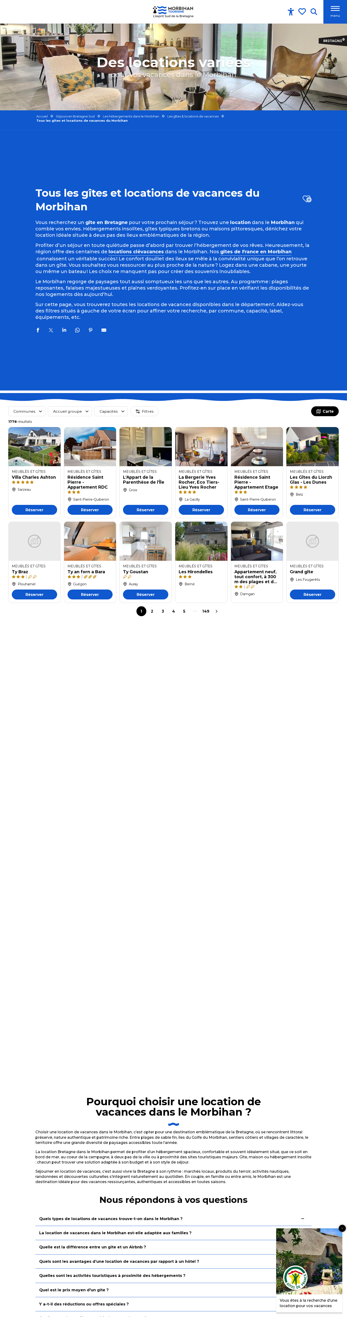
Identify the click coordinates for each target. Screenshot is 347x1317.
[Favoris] (302, 11)
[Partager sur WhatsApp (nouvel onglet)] (77, 331)
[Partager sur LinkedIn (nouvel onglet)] (64, 331)
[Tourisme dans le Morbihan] (173, 11)
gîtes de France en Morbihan (256, 251)
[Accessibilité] (291, 12)
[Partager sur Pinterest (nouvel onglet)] (90, 331)
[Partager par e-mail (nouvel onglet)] (104, 331)
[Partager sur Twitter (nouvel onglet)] (51, 331)
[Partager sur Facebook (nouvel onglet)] (37, 331)
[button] (314, 12)
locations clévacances (136, 251)
